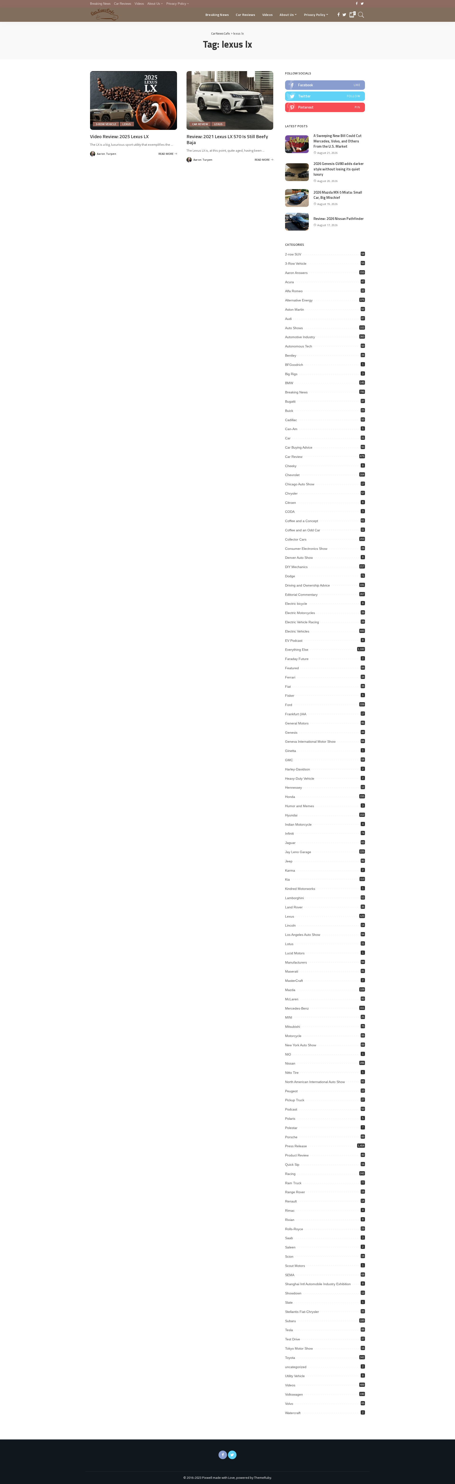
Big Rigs (291, 374)
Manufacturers (296, 962)
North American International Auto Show (315, 1082)
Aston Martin (294, 309)
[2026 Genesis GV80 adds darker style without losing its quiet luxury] (297, 172)
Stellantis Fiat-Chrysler (302, 1312)
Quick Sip (292, 1164)
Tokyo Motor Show (299, 1348)
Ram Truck (293, 1183)
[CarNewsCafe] (104, 15)
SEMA (289, 1275)
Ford (288, 705)
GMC (289, 760)
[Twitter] (362, 4)
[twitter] (325, 96)
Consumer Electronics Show (306, 549)
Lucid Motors (295, 953)
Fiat (288, 686)
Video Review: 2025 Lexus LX (119, 136)
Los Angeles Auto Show (302, 935)
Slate (289, 1302)
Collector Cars (295, 539)
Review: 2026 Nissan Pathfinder (339, 218)
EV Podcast (293, 640)
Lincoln (290, 925)
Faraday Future (297, 659)
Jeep (288, 861)
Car (288, 438)
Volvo (289, 1404)
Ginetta (290, 751)
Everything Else (296, 649)
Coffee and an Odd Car (302, 530)
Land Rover (294, 907)
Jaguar (290, 843)
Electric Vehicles (297, 631)
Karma (290, 870)
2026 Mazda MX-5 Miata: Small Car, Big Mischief (338, 195)
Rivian (289, 1220)
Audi (288, 319)
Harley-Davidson (297, 769)
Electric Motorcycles (300, 613)
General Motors (297, 723)
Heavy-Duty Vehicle (299, 778)
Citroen (290, 503)
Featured (292, 668)
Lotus (289, 944)
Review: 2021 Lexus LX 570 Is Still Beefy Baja (227, 139)
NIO (288, 1054)
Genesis (291, 732)
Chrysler (291, 493)
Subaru (290, 1321)
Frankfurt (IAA (295, 714)
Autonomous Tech (298, 346)
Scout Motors (295, 1266)
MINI (288, 1017)
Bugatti (290, 401)
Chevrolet (292, 475)
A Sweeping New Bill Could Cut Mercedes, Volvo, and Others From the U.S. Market (338, 141)
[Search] (361, 15)
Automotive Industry (300, 337)
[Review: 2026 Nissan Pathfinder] (297, 222)
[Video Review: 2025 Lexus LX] (133, 100)
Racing (290, 1174)
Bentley (290, 355)
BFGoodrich (294, 365)
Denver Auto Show (299, 558)
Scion (289, 1256)
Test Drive (292, 1339)
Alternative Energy (299, 300)
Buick (289, 411)
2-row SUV (293, 254)
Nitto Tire (292, 1072)
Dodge (290, 576)
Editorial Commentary (301, 594)
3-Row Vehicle (106, 124)
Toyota (290, 1358)
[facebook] (325, 85)
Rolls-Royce (294, 1229)
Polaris (290, 1118)
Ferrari (290, 677)
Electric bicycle (296, 603)
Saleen (290, 1247)
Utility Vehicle (295, 1376)
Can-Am (291, 429)
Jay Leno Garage (298, 852)
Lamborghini (294, 898)
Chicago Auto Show (299, 484)
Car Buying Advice (298, 447)
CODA (290, 512)
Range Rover (295, 1192)
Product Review (297, 1155)
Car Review (200, 124)
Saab (289, 1238)
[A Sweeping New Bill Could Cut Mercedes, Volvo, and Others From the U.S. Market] (297, 144)
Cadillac (291, 420)
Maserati (291, 971)
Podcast (291, 1109)
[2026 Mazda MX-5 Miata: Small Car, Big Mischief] (297, 198)
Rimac (290, 1210)
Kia (287, 879)
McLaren (291, 999)
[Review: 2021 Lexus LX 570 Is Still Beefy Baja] (230, 100)
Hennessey (293, 787)
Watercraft (292, 1413)
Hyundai (291, 815)
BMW (289, 383)
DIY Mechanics (296, 567)
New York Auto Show (300, 1045)
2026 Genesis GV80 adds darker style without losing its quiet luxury (339, 169)
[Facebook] (356, 4)
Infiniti (289, 833)
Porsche (291, 1137)
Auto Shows (294, 328)
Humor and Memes (299, 806)
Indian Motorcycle (298, 824)
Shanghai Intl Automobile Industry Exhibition (318, 1284)
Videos (290, 1385)
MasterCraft (294, 981)
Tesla (289, 1330)
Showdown (293, 1293)
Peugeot (291, 1091)
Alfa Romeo (294, 291)
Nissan (290, 1063)
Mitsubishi (292, 1027)
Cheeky (290, 466)
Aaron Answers (296, 273)
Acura (289, 282)
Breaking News (296, 392)
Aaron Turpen (106, 153)
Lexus (127, 124)
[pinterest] (325, 107)
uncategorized (295, 1367)
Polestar (291, 1128)
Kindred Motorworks (300, 889)
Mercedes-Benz (297, 1008)
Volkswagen (294, 1394)
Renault (291, 1201)
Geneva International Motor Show (310, 741)
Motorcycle (293, 1036)
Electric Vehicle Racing (302, 622)
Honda (290, 797)
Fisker (289, 695)
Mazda (290, 990)
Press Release (296, 1146)
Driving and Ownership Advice (307, 585)
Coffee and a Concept (301, 521)
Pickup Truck (294, 1100)
